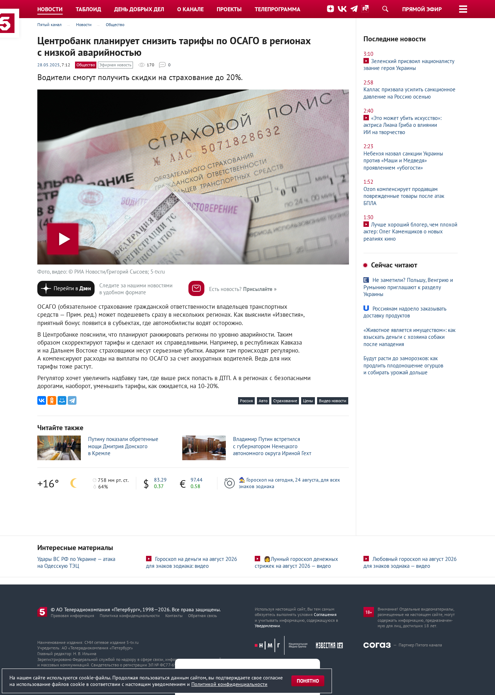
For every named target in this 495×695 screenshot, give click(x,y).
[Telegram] (72, 400)
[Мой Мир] (62, 400)
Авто (263, 400)
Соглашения (325, 614)
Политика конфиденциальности (130, 615)
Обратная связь (202, 615)
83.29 (160, 479)
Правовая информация (72, 615)
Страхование (285, 400)
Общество (85, 64)
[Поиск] (385, 8)
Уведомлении (267, 625)
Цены (308, 400)
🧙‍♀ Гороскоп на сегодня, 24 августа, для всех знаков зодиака (289, 483)
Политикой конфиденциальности (229, 684)
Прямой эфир (422, 9)
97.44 (197, 479)
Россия (246, 400)
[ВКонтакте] (41, 400)
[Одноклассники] (51, 400)
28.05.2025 (48, 64)
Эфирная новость (115, 64)
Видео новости (332, 400)
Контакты (174, 615)
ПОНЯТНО (308, 681)
